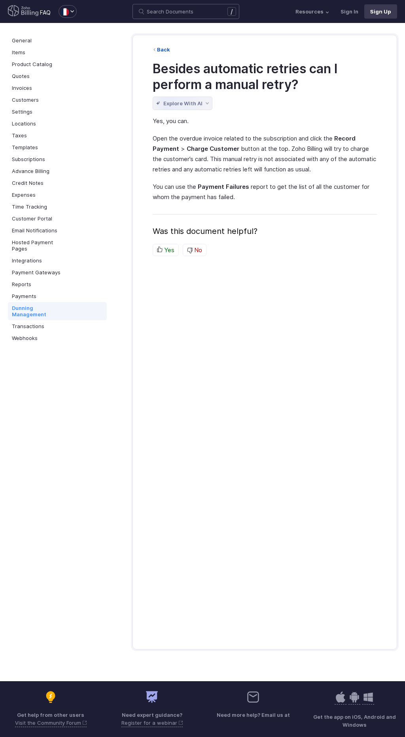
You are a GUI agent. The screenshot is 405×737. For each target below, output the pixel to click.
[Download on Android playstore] (340, 701)
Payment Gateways (36, 272)
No (197, 250)
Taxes (19, 135)
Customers (25, 100)
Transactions (28, 326)
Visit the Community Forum (49, 723)
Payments (24, 296)
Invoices (22, 88)
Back (163, 49)
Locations (24, 123)
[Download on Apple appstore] (354, 701)
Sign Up (380, 11)
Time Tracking (29, 206)
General (22, 40)
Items (18, 52)
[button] (64, 11)
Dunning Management (29, 311)
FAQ (45, 12)
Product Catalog (32, 64)
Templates (25, 147)
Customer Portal (32, 218)
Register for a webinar (150, 723)
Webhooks (25, 338)
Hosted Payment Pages (32, 245)
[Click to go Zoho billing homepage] (23, 11)
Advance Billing (30, 171)
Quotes (21, 76)
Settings (22, 111)
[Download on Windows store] (368, 701)
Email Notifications (34, 230)
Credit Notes (28, 183)
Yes (168, 250)
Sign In (349, 11)
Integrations (27, 260)
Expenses (24, 195)
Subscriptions (28, 159)
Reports (21, 284)
